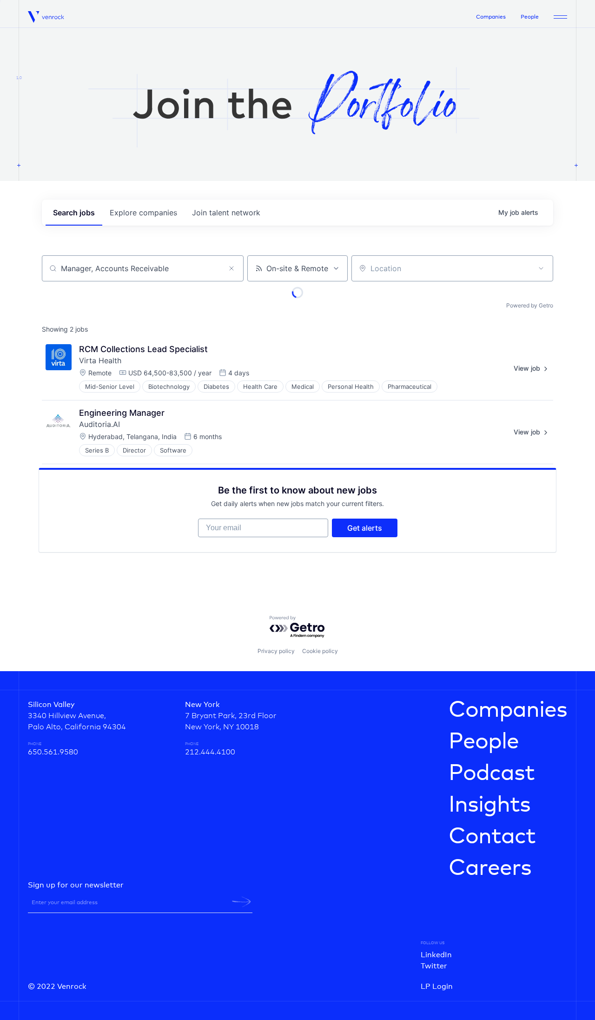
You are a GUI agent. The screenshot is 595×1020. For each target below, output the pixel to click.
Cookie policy (320, 650)
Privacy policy (276, 650)
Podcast (492, 773)
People (530, 17)
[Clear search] (231, 268)
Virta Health (100, 360)
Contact (492, 837)
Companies (491, 17)
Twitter (434, 966)
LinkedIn (436, 955)
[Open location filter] (541, 268)
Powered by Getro (529, 305)
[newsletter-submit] (241, 901)
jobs (74, 212)
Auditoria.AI (99, 424)
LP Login (437, 986)
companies (143, 212)
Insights (489, 805)
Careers (490, 868)
